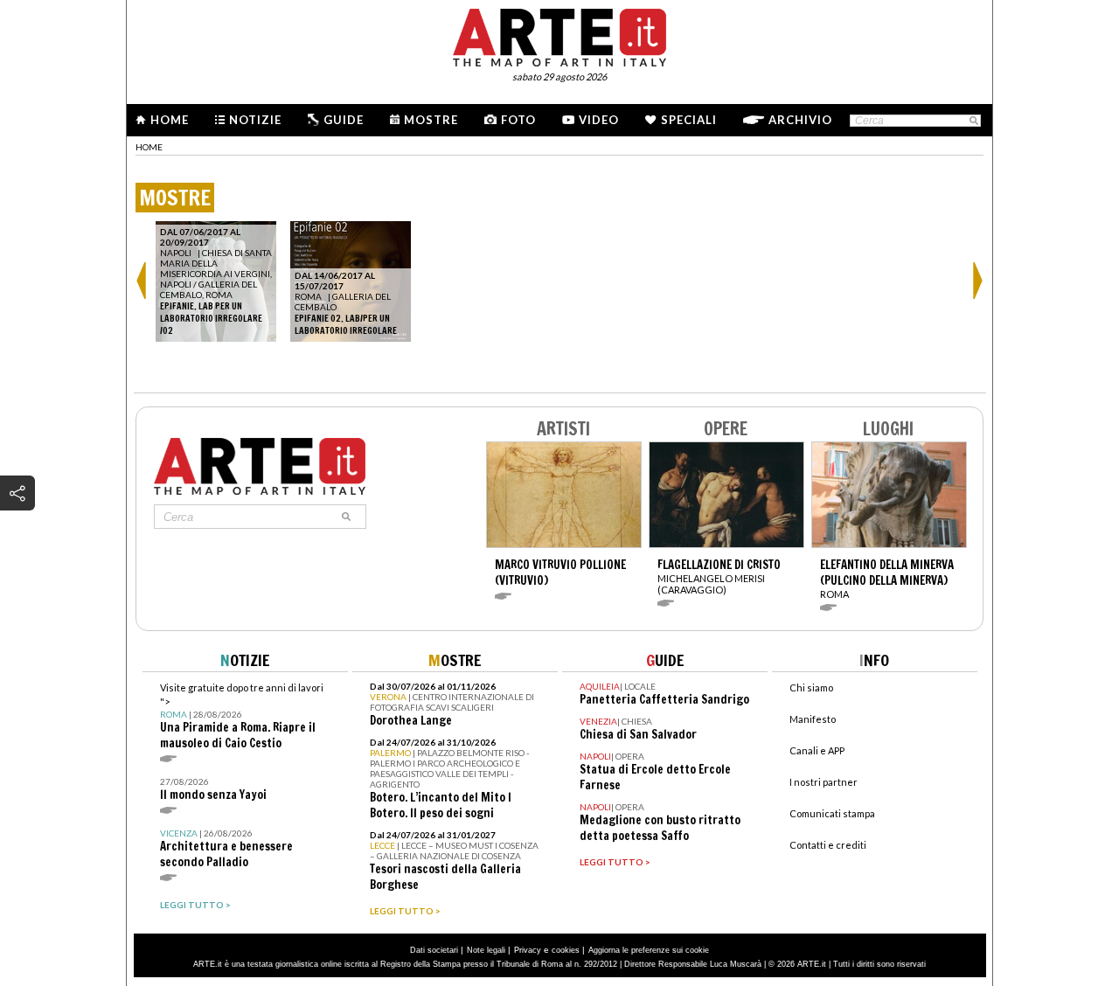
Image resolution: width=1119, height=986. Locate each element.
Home (169, 120)
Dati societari (434, 950)
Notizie (255, 120)
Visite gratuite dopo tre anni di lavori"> (241, 716)
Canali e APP (816, 750)
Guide (343, 120)
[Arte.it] (559, 34)
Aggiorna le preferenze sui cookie (648, 950)
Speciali (689, 120)
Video (599, 120)
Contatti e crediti (827, 845)
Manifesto (812, 719)
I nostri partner (823, 782)
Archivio (800, 120)
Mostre (431, 120)
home (149, 147)
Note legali (486, 950)
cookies (566, 950)
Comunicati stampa (832, 813)
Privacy (527, 950)
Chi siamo (811, 687)
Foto (518, 120)
